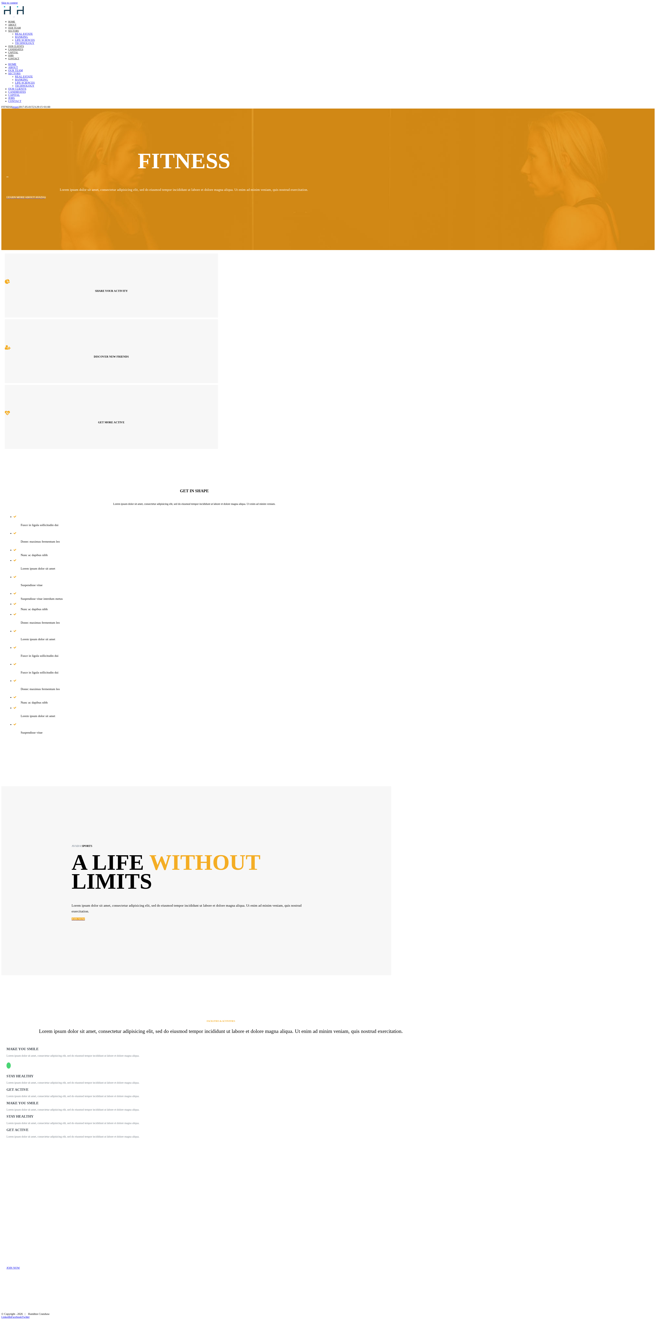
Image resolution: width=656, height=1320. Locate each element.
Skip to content (9, 2)
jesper (15, 106)
